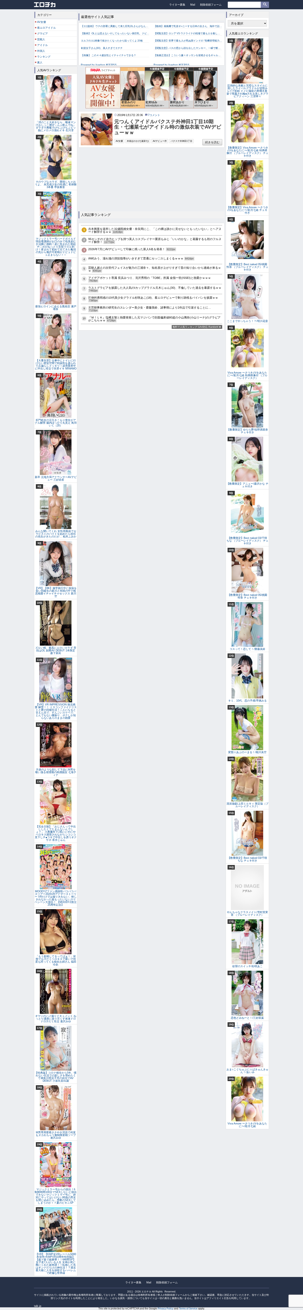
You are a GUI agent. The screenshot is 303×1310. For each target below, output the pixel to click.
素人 (39, 62)
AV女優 (119, 141)
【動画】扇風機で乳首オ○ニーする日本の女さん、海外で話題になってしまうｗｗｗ (188, 26)
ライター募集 (177, 4)
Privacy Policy (165, 1308)
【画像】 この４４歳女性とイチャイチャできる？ (108, 55)
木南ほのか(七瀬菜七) (138, 141)
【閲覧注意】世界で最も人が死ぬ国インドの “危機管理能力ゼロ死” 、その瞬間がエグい (188, 40)
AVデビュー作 (160, 141)
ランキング (43, 56)
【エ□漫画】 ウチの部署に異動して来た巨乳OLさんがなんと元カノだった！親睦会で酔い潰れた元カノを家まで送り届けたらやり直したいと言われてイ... (115, 26)
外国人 (41, 50)
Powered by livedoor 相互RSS (99, 64)
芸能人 (41, 39)
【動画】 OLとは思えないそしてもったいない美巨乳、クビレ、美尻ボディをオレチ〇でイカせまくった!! (115, 33)
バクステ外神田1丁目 (181, 141)
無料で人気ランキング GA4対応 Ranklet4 (195, 326)
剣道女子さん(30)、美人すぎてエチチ (102, 48)
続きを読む (212, 142)
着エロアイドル (46, 27)
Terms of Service (188, 1308)
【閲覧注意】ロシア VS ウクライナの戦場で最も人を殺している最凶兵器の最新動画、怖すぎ (188, 33)
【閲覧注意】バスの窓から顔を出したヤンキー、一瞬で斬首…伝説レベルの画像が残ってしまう (188, 48)
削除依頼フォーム (211, 4)
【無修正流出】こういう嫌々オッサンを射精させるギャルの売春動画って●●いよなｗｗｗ (188, 55)
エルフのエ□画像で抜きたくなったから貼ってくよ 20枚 (112, 40)
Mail (192, 4)
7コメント (154, 115)
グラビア (42, 33)
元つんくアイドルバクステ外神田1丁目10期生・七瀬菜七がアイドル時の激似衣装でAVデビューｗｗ (167, 127)
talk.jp (37, 1306)
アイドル (42, 45)
